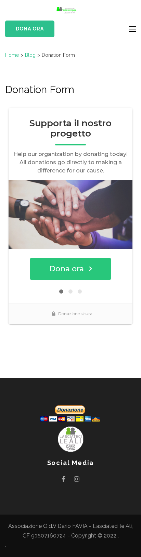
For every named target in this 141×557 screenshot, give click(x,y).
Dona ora (30, 28)
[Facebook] (63, 478)
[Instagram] (76, 478)
